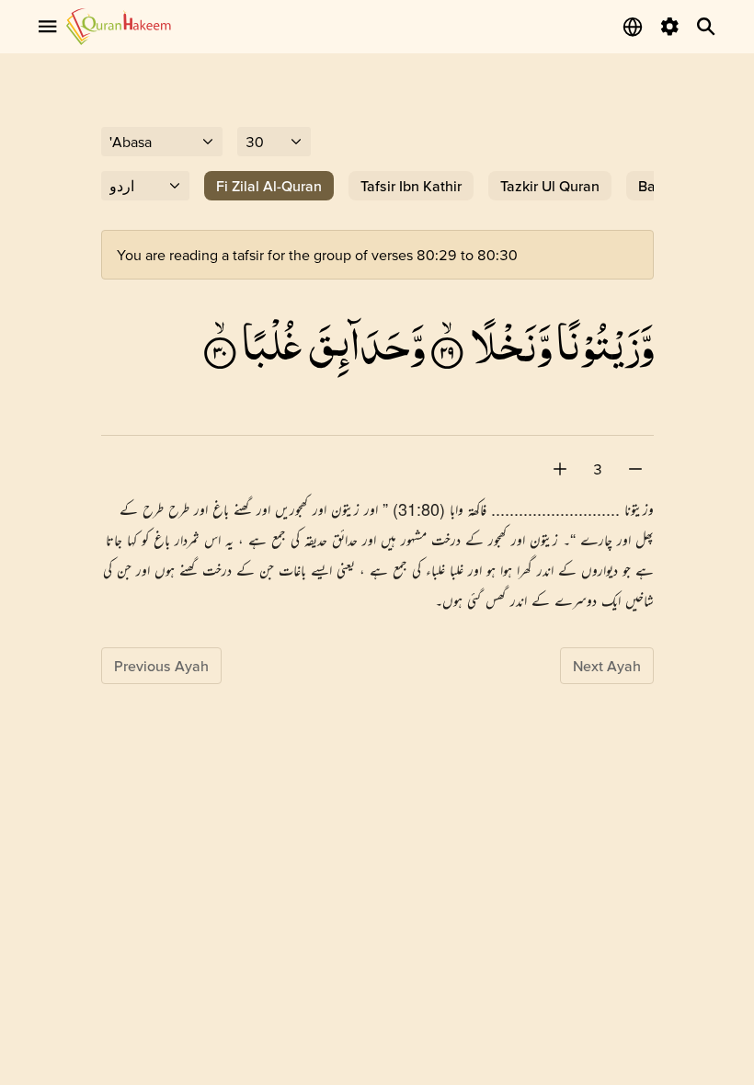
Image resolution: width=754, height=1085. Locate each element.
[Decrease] (635, 469)
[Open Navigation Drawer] (47, 26)
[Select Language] (632, 26)
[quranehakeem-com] (118, 26)
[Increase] (560, 469)
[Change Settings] (669, 26)
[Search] (706, 26)
